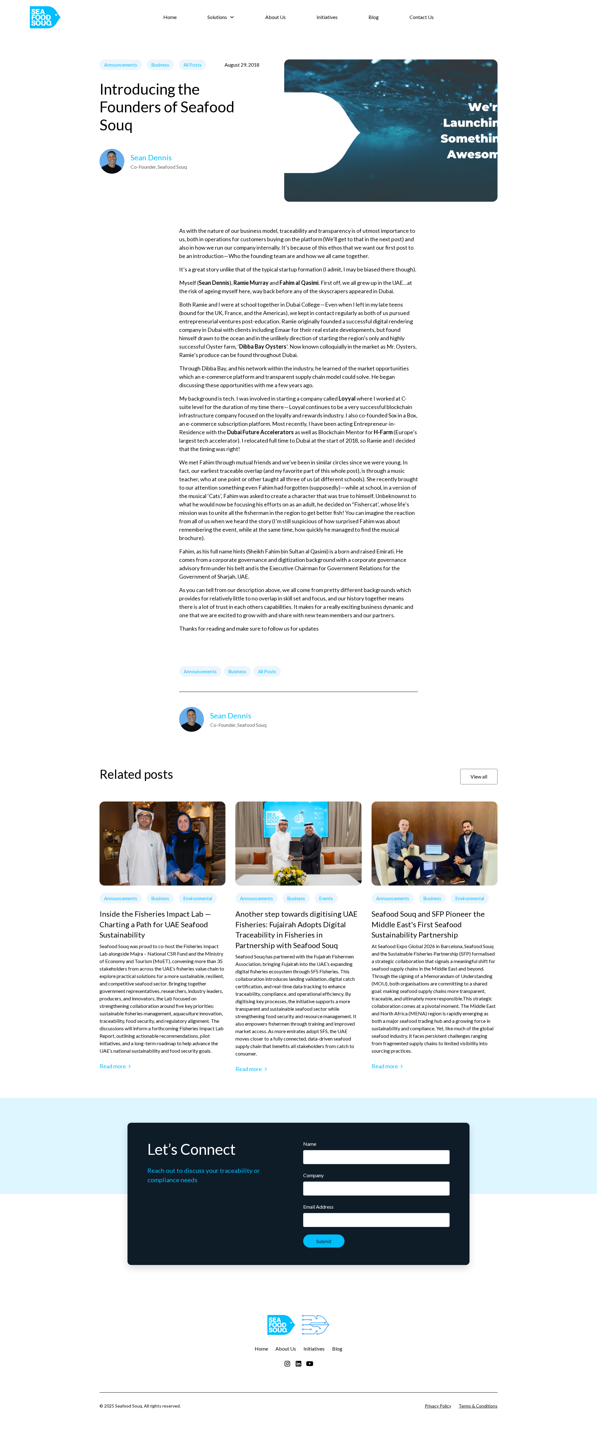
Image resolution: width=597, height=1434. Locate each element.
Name (309, 1144)
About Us (275, 17)
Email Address (318, 1207)
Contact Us (422, 17)
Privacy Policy (438, 1405)
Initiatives (327, 17)
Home (170, 17)
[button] (220, 17)
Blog (373, 17)
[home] (86, 17)
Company (313, 1175)
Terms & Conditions (478, 1405)
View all (478, 776)
